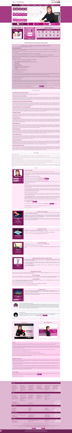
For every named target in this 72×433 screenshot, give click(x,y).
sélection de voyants (17, 53)
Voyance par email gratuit (23, 397)
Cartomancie (13, 420)
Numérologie (34, 5)
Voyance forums (22, 386)
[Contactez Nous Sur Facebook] (52, 2)
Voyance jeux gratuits (23, 387)
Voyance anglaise (30, 387)
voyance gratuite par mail (38, 233)
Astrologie (28, 5)
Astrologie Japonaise (47, 416)
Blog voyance (58, 0)
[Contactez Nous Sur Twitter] (53, 2)
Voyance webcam (22, 385)
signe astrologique (32, 273)
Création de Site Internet (36, 431)
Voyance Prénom (15, 30)
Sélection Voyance (22, 400)
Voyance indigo (47, 386)
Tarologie (46, 421)
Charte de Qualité (36, 430)
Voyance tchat (52, 5)
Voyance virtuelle (30, 386)
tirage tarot (16, 68)
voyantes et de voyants (32, 49)
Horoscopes (40, 5)
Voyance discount (55, 387)
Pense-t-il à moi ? (30, 403)
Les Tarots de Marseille (15, 421)
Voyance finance (30, 398)
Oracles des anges (30, 421)
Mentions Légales (27, 430)
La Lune (29, 410)
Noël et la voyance (39, 398)
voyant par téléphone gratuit (16, 374)
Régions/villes (46, 5)
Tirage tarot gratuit (20, 30)
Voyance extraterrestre (56, 385)
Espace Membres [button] (53, 0)
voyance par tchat (17, 63)
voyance (14, 343)
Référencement (41, 431)
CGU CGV (33, 430)
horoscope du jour (17, 66)
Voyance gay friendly (31, 385)
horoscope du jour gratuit (27, 272)
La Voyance (22, 5)
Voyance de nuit (39, 386)
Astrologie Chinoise (31, 416)
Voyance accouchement (48, 385)
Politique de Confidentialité (41, 430)
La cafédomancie (14, 410)
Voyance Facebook (39, 385)
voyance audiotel (40, 313)
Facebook (19, 64)
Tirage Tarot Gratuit (14, 422)
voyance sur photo (17, 65)
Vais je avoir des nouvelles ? (16, 403)
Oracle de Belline (47, 420)
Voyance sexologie (14, 387)
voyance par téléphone (23, 49)
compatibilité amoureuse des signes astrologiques (21, 67)
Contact (46, 430)
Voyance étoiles (39, 387)
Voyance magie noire (56, 386)
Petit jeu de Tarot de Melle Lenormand (33, 420)
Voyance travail (30, 397)
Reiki (45, 397)
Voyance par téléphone (15, 5)
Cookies (30, 430)
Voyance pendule (47, 387)
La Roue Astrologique (15, 416)
